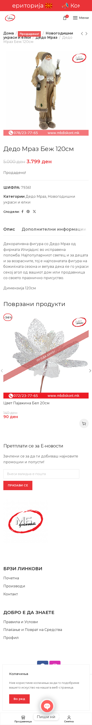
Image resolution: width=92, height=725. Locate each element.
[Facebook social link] (22, 211)
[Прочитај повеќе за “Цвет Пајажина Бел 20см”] (84, 423)
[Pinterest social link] (28, 211)
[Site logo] (10, 17)
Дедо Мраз (46, 37)
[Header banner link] (46, 5)
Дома (8, 33)
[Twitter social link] (34, 211)
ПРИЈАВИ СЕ (18, 485)
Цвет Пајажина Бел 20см (26, 403)
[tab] (9, 229)
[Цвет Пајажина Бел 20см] (46, 356)
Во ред (19, 699)
